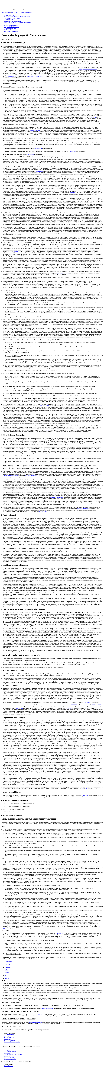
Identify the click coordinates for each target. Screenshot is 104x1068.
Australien (7, 964)
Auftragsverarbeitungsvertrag (10, 475)
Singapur (7, 972)
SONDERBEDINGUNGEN (11, 31)
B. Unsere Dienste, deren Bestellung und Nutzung (17, 16)
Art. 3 (93, 704)
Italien (6, 970)
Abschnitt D (87, 702)
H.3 (83, 788)
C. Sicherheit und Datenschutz (12, 18)
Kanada (7, 978)
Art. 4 (99, 704)
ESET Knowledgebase (10, 1051)
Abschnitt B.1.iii (60, 933)
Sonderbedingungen (35, 130)
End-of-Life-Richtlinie (63, 273)
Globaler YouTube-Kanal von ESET (13, 1054)
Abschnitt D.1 (46, 430)
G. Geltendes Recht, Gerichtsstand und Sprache (16, 24)
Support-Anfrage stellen (10, 1059)
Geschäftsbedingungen (47, 1008)
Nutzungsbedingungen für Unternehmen (21, 12)
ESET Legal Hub (5, 12)
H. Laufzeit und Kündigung (11, 25)
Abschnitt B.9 (39, 171)
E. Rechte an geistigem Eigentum (12, 21)
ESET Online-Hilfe (13, 76)
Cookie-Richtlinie (8, 1066)
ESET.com (7, 1050)
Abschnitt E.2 (16, 251)
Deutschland (8, 967)
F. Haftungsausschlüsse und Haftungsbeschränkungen (18, 22)
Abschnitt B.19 (92, 117)
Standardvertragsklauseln (56, 497)
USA (6, 975)
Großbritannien (9, 961)
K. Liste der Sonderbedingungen (12, 30)
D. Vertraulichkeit (8, 19)
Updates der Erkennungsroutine (12, 1042)
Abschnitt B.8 (30, 154)
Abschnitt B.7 (72, 151)
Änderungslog (7, 1039)
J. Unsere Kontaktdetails (10, 28)
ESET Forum (7, 1053)
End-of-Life (7, 1036)
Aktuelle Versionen (9, 1037)
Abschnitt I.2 (68, 708)
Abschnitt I (74, 704)
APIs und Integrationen (10, 1040)
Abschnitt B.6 (38, 148)
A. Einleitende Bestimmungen (11, 15)
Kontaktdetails (84, 795)
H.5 (87, 788)
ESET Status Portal (44, 405)
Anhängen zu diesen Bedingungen (88, 69)
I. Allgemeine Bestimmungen (11, 27)
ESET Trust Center (9, 1057)
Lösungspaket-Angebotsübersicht (35, 76)
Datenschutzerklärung (31, 475)
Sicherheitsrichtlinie (44, 511)
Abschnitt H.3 (19, 708)
